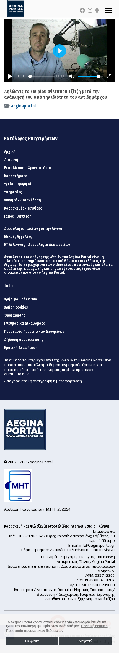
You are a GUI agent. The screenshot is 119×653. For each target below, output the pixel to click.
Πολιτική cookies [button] (94, 626)
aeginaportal (23, 105)
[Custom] (97, 10)
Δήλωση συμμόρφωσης (23, 339)
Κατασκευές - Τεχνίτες (23, 208)
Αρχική (10, 152)
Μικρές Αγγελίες (18, 236)
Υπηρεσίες (13, 192)
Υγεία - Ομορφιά (17, 184)
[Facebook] (82, 10)
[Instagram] (90, 10)
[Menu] (108, 10)
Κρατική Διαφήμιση (21, 347)
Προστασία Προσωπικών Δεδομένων (34, 331)
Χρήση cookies (16, 307)
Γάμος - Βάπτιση (18, 216)
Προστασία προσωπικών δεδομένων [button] (34, 631)
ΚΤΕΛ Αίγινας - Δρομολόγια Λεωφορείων (37, 245)
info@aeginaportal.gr (97, 545)
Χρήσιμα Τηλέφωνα (20, 299)
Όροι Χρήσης (14, 315)
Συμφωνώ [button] (32, 641)
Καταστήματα (15, 176)
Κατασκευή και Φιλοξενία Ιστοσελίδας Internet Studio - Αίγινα (56, 526)
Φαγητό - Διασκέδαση (22, 200)
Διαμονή (11, 160)
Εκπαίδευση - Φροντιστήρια (27, 168)
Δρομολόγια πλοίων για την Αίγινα (33, 228)
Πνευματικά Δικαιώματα (24, 323)
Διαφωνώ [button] (85, 641)
